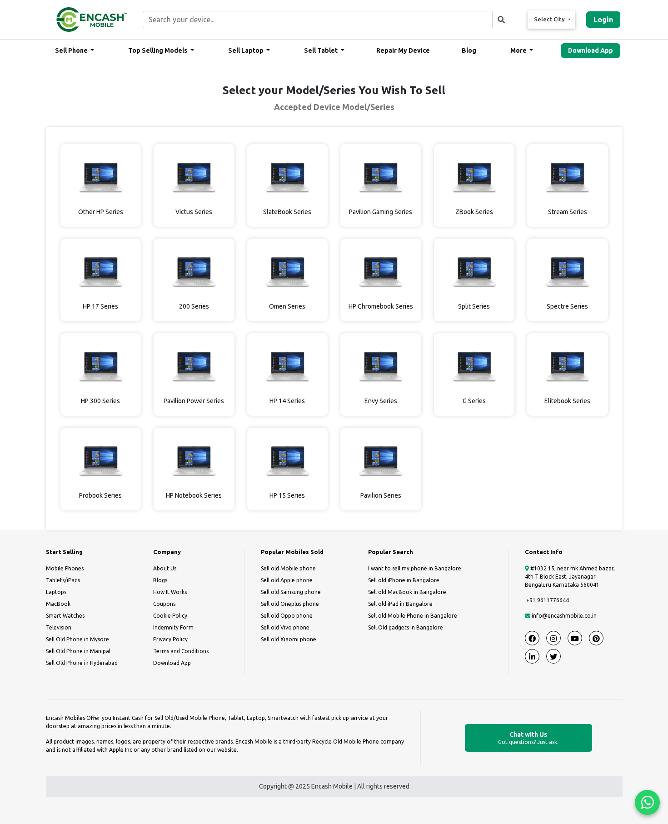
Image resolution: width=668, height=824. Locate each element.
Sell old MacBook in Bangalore (407, 592)
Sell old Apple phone (287, 580)
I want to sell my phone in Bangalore (414, 568)
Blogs (160, 580)
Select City (550, 19)
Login (603, 19)
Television (58, 627)
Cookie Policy (170, 616)
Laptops (56, 592)
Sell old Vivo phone (285, 627)
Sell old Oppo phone (287, 616)
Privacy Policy (170, 639)
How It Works (170, 592)
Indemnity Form (173, 627)
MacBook (58, 604)
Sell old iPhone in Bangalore (403, 580)
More (519, 50)
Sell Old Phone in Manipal (78, 651)
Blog (469, 50)
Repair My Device (403, 50)
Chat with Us (528, 738)
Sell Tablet (321, 50)
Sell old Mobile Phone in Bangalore (412, 616)
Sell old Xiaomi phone (288, 639)
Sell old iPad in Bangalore (400, 604)
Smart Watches (65, 616)
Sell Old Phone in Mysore (77, 639)
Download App (590, 50)
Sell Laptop (246, 50)
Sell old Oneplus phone (290, 604)
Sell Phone (72, 50)
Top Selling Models (158, 50)
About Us (164, 568)
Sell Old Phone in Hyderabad (82, 663)
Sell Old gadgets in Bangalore (405, 627)
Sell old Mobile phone (288, 568)
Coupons (164, 604)
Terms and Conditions (181, 651)
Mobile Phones (65, 568)
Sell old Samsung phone (291, 592)
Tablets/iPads (63, 580)
